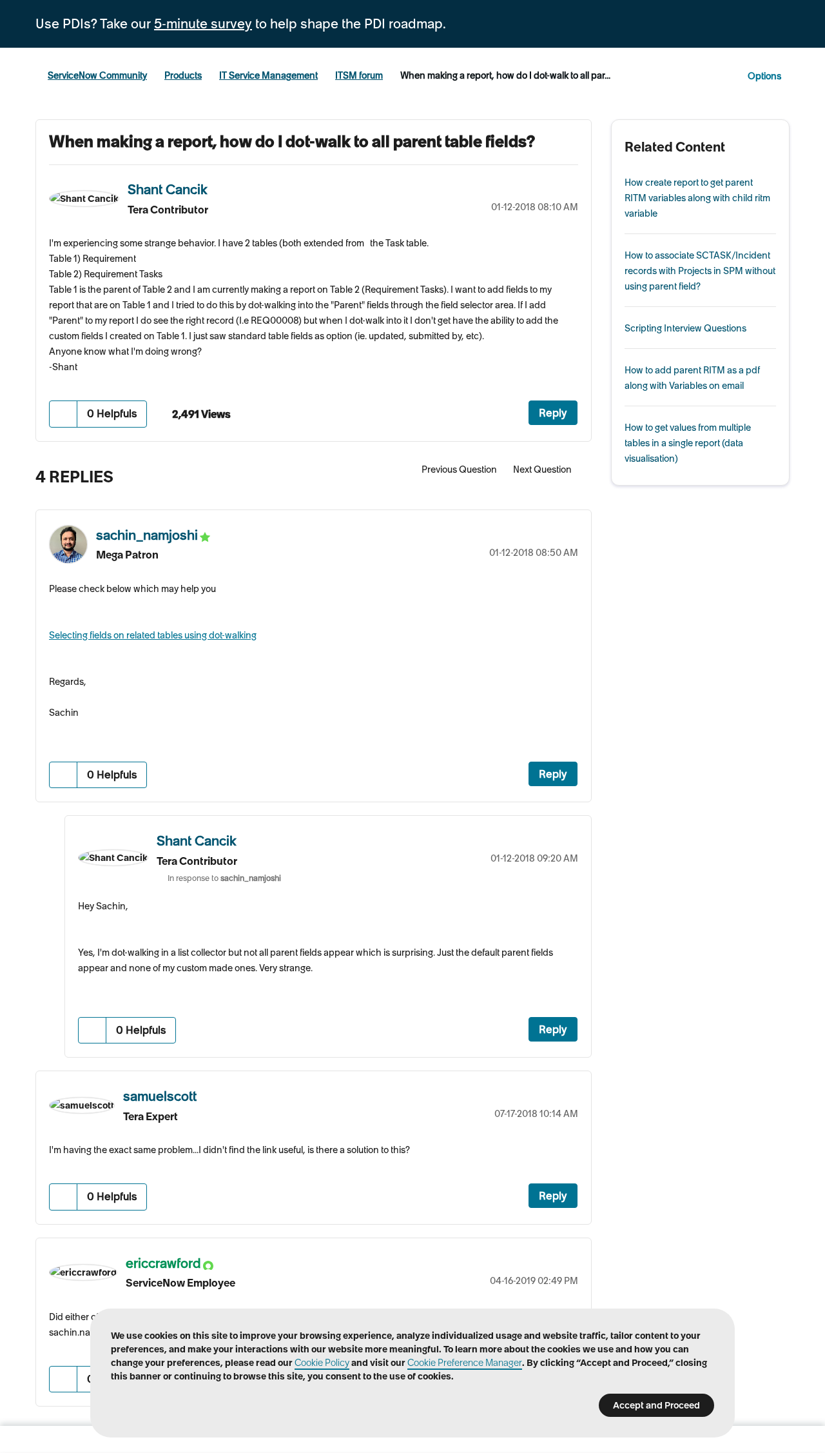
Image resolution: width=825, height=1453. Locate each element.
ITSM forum (359, 75)
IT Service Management (268, 75)
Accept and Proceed (656, 1405)
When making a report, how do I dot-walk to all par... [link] (505, 75)
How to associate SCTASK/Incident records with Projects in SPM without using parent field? (700, 271)
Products (183, 75)
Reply (553, 412)
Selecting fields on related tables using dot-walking (153, 635)
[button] (63, 413)
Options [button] (764, 76)
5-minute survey (203, 23)
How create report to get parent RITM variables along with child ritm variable (697, 198)
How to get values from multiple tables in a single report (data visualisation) (688, 443)
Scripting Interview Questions (685, 328)
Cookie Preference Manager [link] (464, 1363)
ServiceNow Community (97, 75)
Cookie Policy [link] (322, 1363)
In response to (224, 878)
